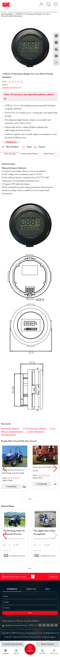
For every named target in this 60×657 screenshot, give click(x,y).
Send (30, 613)
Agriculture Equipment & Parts (20, 12)
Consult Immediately (12, 644)
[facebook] (40, 625)
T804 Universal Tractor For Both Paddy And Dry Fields (13, 471)
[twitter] (52, 625)
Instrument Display (10, 428)
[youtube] (56, 625)
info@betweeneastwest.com (16, 625)
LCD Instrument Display (34, 428)
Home (3, 12)
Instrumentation (7, 14)
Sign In (16, 653)
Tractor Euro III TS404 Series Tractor (44, 468)
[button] (55, 468)
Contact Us (53, 577)
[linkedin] (44, 625)
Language (5, 653)
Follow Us (54, 653)
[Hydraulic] (48, 625)
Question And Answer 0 (12, 88)
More (30, 499)
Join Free (43, 653)
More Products (12, 147)
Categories (30, 651)
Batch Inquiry (47, 644)
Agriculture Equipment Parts (45, 12)
